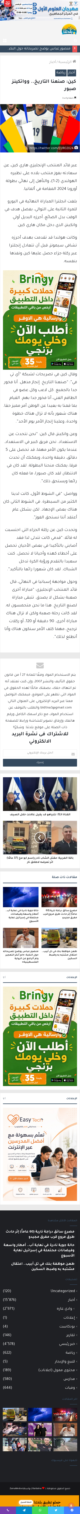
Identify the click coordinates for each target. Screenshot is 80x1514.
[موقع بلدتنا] (69, 28)
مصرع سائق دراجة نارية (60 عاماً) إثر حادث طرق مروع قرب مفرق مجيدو (60, 914)
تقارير (71, 1335)
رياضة (60, 73)
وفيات (70, 1388)
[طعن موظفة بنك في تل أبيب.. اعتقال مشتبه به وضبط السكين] (59, 938)
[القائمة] (5, 41)
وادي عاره (64, 1309)
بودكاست (67, 1327)
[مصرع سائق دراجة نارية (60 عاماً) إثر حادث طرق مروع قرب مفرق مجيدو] (59, 897)
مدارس (69, 1379)
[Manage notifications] (71, 1506)
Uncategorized (63, 1291)
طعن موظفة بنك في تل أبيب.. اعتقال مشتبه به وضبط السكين (59, 955)
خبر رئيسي (67, 1344)
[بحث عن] (75, 41)
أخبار (52, 62)
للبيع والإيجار (65, 1362)
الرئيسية (65, 62)
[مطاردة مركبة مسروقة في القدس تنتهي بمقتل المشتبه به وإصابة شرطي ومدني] (15, 1429)
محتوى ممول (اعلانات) (56, 1370)
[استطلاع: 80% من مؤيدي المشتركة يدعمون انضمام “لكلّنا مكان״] (40, 1429)
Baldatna (36, 1489)
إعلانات (69, 1318)
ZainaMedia (16, 1489)
